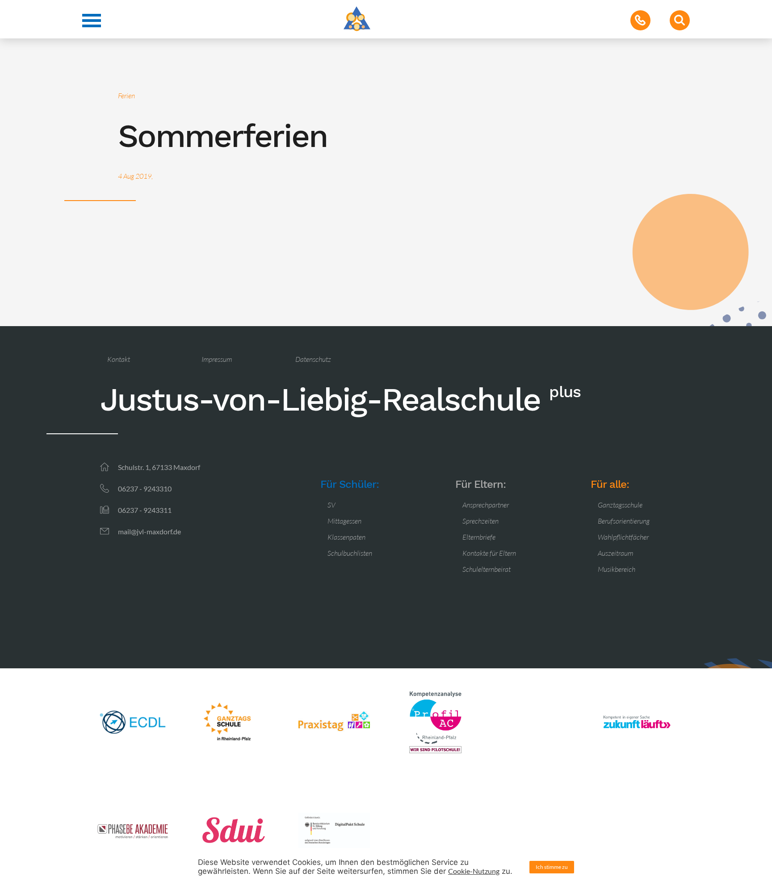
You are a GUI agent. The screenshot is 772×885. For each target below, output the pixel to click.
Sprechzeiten (480, 520)
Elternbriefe (478, 537)
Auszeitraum (615, 553)
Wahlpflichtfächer (623, 537)
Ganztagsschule (620, 504)
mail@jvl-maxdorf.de (149, 531)
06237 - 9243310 (145, 488)
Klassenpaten (346, 537)
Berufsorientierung (624, 520)
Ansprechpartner (485, 504)
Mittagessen (344, 520)
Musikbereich (616, 569)
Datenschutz (313, 359)
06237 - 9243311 (145, 510)
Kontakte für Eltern (489, 553)
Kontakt (118, 359)
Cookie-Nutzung (473, 871)
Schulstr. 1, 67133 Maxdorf (159, 467)
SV (331, 504)
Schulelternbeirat (486, 569)
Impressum (216, 359)
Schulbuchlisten (349, 553)
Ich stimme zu (552, 867)
